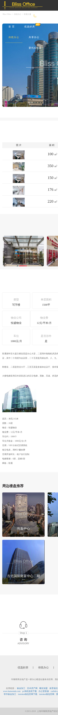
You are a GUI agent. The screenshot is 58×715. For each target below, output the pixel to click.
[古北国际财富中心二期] (23, 561)
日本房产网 (32, 688)
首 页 (11, 26)
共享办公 (34, 37)
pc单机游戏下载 (29, 691)
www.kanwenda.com (12, 691)
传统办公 (13, 37)
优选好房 (29, 26)
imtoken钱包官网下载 (27, 694)
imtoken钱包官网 (46, 694)
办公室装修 (44, 691)
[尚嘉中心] (23, 514)
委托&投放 (35, 48)
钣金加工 (21, 688)
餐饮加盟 (43, 688)
